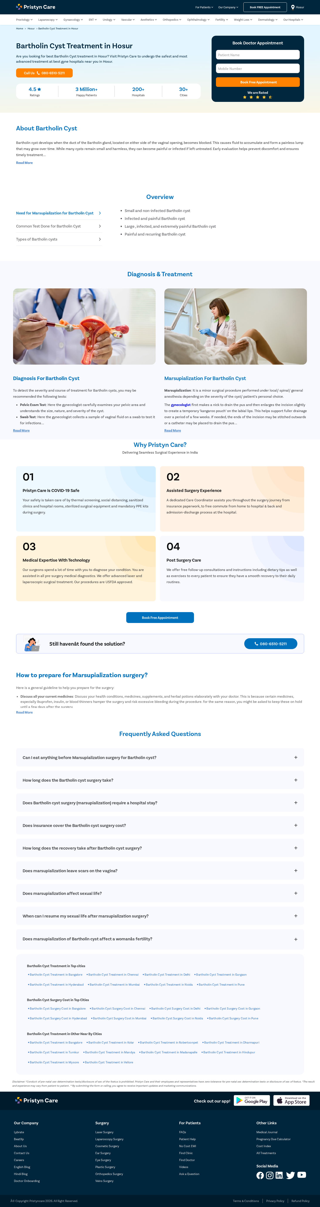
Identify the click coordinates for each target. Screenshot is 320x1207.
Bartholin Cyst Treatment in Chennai (113, 974)
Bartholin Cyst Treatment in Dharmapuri (231, 1042)
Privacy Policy (275, 1201)
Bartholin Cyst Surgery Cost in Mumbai (119, 1018)
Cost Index (263, 1146)
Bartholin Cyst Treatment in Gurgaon (221, 974)
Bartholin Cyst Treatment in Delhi (167, 974)
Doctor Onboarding (27, 1181)
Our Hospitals (291, 19)
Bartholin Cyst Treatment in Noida (169, 984)
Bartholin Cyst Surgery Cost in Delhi (175, 1008)
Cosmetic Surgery (107, 1146)
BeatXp (19, 1139)
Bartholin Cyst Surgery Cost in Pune (233, 1018)
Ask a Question (189, 1174)
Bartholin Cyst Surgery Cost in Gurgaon (233, 1008)
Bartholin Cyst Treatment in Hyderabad (57, 984)
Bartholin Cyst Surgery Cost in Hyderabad (58, 1018)
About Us (20, 1146)
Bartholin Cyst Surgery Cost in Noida (178, 1018)
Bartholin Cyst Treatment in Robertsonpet (169, 1042)
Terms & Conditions (246, 1201)
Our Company (227, 7)
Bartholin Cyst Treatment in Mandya (110, 1052)
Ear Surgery (103, 1153)
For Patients (203, 7)
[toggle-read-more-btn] (24, 162)
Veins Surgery (104, 1181)
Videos (183, 1167)
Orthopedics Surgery (109, 1174)
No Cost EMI (187, 1146)
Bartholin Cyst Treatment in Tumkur (54, 1052)
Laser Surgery (104, 1132)
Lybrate (19, 1132)
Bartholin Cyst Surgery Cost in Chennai (118, 1008)
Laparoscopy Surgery (109, 1139)
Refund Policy (300, 1201)
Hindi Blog (20, 1174)
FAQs (182, 1132)
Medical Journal (266, 1132)
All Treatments (266, 1153)
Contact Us (21, 1153)
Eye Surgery (103, 1160)
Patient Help (187, 1139)
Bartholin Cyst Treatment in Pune (221, 984)
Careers (19, 1160)
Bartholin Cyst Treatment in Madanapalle (169, 1052)
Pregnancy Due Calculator (273, 1139)
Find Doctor (187, 1160)
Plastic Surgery (105, 1167)
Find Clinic (186, 1153)
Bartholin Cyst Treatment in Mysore (54, 1062)
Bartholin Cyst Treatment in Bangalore (56, 974)
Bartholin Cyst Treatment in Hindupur (229, 1052)
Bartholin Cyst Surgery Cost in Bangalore (58, 1008)
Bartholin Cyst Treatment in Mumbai (115, 984)
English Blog (22, 1167)
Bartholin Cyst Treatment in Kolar (111, 1042)
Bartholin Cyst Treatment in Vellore (109, 1062)
